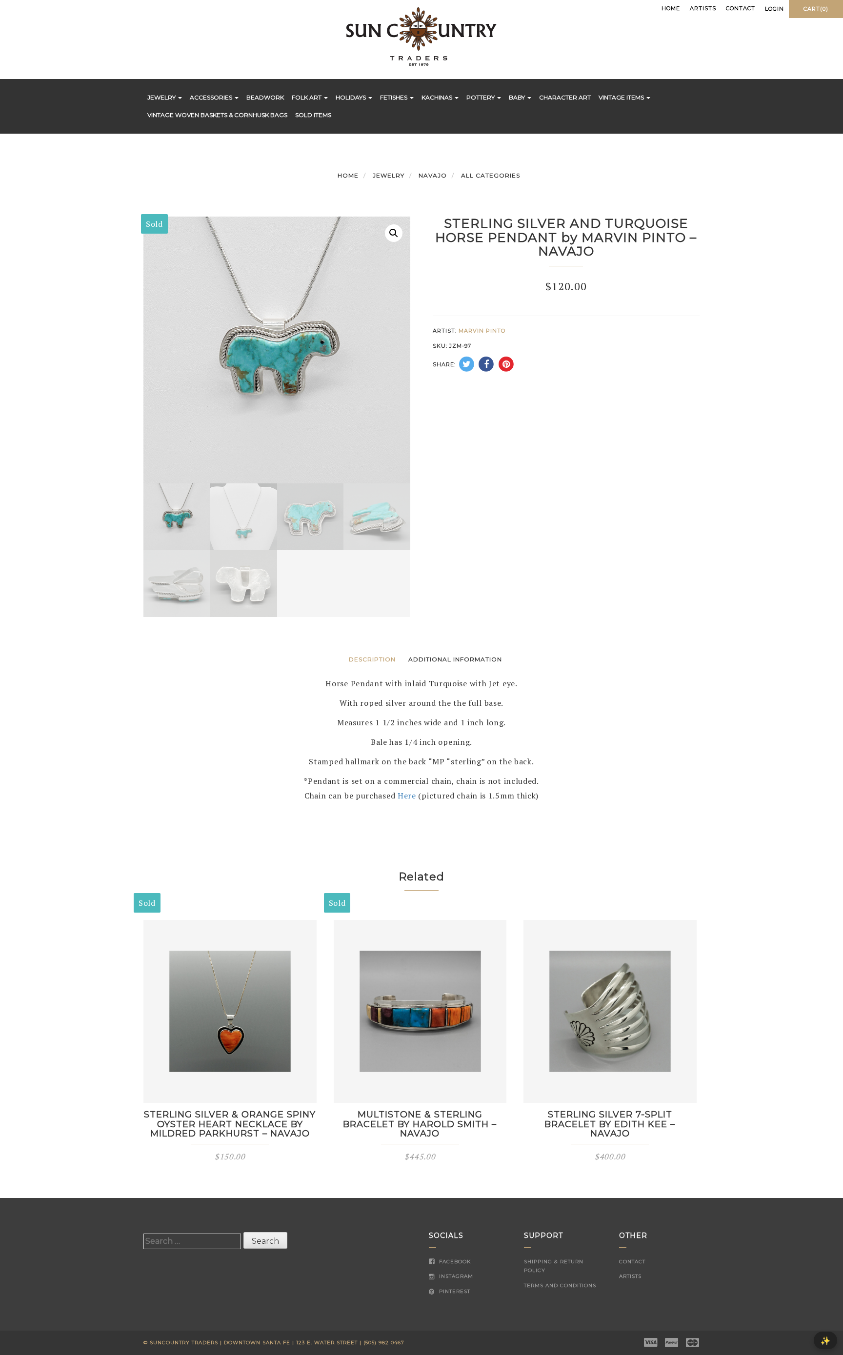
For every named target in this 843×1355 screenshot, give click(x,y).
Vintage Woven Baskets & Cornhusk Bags (217, 115)
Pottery (481, 97)
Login (774, 8)
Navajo (433, 175)
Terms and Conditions (560, 1285)
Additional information (455, 659)
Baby (517, 97)
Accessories (212, 97)
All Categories (490, 175)
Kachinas (438, 97)
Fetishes (394, 97)
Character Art (565, 97)
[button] (393, 233)
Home (671, 8)
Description (372, 659)
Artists (703, 8)
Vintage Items (622, 97)
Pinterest (453, 1291)
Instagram (455, 1276)
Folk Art (307, 97)
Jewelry (162, 97)
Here (407, 795)
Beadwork (265, 97)
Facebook (454, 1261)
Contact (740, 8)
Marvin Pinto (482, 330)
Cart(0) (815, 8)
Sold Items (313, 115)
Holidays (351, 97)
